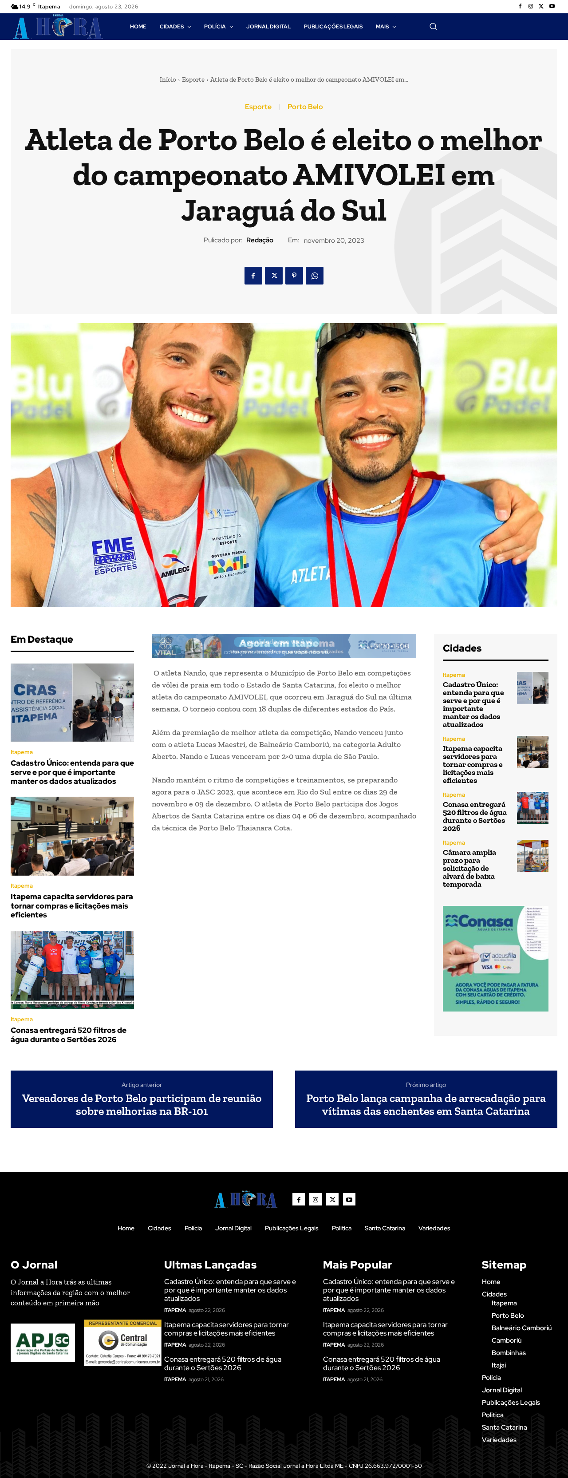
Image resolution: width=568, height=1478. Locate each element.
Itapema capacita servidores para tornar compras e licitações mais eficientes (72, 906)
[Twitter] (541, 6)
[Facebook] (520, 6)
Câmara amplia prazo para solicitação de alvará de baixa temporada (469, 868)
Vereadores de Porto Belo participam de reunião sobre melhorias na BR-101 (142, 1104)
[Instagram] (530, 6)
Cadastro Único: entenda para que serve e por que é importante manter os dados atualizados (72, 772)
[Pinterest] (294, 276)
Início (168, 79)
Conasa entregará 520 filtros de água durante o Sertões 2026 (68, 1034)
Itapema (22, 752)
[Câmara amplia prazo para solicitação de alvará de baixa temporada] (532, 855)
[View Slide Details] (284, 646)
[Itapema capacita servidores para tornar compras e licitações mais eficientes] (72, 836)
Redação (259, 240)
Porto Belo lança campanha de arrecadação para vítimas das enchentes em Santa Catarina (426, 1104)
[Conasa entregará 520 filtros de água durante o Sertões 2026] (72, 970)
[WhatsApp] (314, 276)
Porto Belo (305, 107)
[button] (433, 26)
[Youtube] (552, 6)
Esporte (193, 79)
